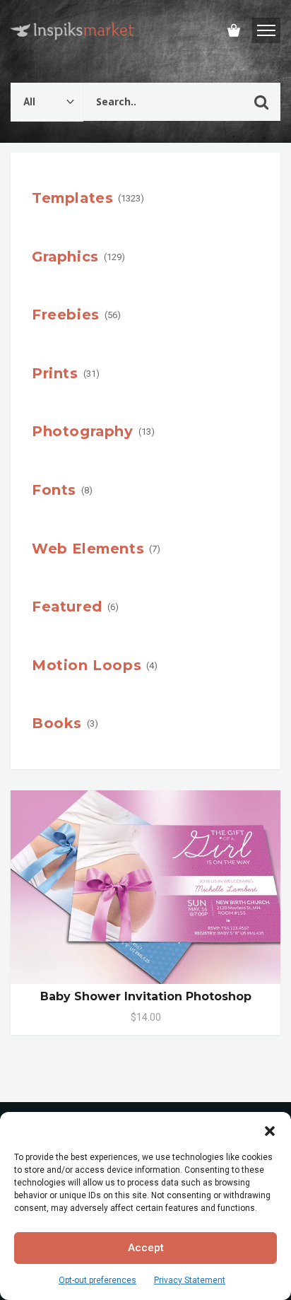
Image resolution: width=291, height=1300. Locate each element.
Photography (82, 431)
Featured (67, 606)
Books (57, 723)
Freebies (66, 314)
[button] (270, 1130)
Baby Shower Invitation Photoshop (145, 996)
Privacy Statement (189, 1280)
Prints (55, 373)
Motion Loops (86, 665)
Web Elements (88, 548)
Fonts (54, 489)
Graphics (65, 256)
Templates (72, 197)
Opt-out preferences (97, 1280)
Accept (146, 1247)
